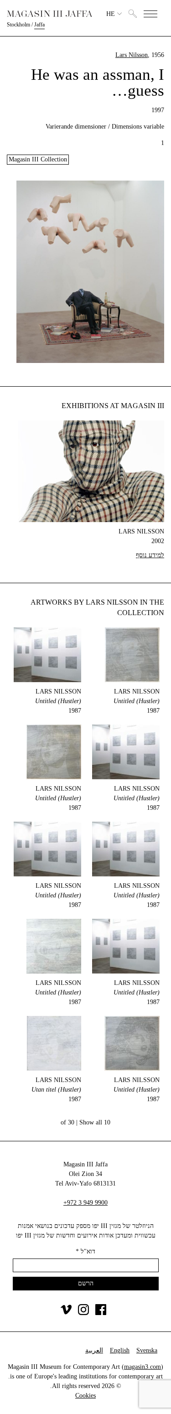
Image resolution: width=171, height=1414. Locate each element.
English (120, 1350)
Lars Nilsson (131, 55)
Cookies (85, 1395)
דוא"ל (85, 1251)
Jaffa (39, 24)
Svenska (146, 1350)
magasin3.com (142, 1366)
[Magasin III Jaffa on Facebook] (100, 1313)
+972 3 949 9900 (85, 1202)
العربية (94, 1350)
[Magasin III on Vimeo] (66, 1313)
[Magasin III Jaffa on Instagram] (83, 1313)
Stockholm (18, 24)
